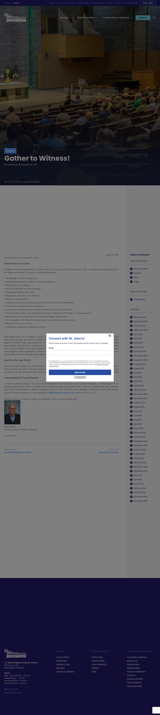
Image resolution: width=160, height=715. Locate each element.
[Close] (110, 335)
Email (51, 348)
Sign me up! (80, 372)
